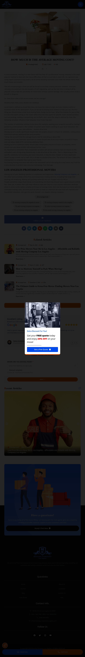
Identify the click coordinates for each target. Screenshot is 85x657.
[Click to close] (57, 305)
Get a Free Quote (41, 349)
